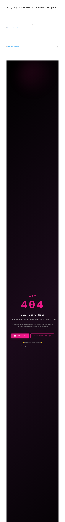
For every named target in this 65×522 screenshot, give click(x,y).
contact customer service (37, 346)
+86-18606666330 (26, 31)
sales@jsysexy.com (12, 31)
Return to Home (21, 335)
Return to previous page (43, 335)
